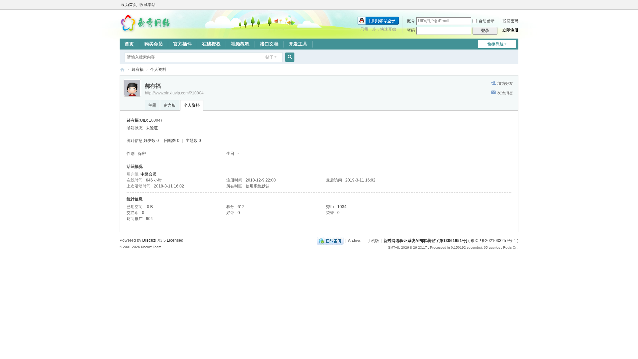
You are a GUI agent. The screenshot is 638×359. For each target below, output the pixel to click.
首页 (129, 44)
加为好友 (505, 83)
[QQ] (330, 240)
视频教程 (240, 44)
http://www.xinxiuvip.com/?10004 (174, 93)
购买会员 (153, 44)
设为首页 (129, 4)
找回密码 (510, 21)
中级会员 (149, 174)
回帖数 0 (171, 140)
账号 (411, 21)
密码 (411, 30)
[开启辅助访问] (516, 5)
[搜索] (289, 57)
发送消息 (505, 92)
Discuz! (149, 240)
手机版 (373, 240)
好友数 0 (151, 140)
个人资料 (192, 105)
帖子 (269, 57)
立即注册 (510, 30)
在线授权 (211, 44)
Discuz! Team (151, 247)
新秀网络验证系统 (122, 69)
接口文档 (269, 44)
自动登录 (486, 21)
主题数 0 (193, 140)
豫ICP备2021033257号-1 (493, 240)
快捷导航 (495, 44)
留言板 (170, 105)
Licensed (175, 240)
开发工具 (298, 44)
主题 (152, 105)
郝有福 (138, 69)
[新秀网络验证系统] (146, 22)
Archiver (355, 240)
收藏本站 (148, 4)
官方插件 (182, 44)
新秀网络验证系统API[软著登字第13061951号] (425, 240)
